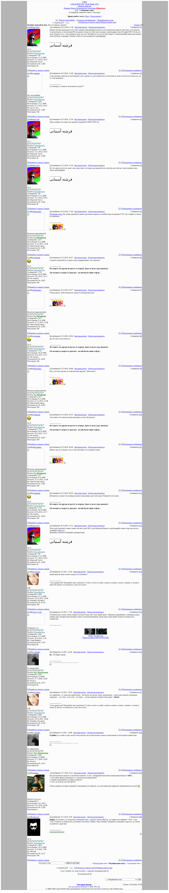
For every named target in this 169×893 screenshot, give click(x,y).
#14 (140, 572)
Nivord (36, 817)
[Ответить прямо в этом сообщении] (131, 70)
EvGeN (36, 27)
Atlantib (37, 73)
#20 (140, 817)
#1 (141, 27)
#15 (140, 612)
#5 (141, 211)
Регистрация (95, 16)
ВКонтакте (100, 8)
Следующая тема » (134, 863)
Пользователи (81, 8)
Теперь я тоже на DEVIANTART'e (95, 638)
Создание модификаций (86, 20)
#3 (141, 119)
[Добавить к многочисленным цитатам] (120, 70)
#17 (140, 692)
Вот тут (61, 530)
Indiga (36, 773)
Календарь (92, 8)
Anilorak (37, 258)
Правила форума (84, 6)
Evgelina (37, 572)
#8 (141, 336)
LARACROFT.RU (77, 4)
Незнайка (37, 212)
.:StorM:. (37, 652)
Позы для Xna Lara (95, 636)
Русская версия (74, 887)
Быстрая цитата (81, 27)
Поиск (73, 8)
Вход (87, 16)
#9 (141, 369)
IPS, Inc (97, 887)
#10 (140, 415)
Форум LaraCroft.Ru (67, 20)
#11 (140, 447)
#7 (141, 290)
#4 (141, 165)
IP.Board (84, 887)
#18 (140, 733)
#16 (140, 652)
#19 (140, 773)
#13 (140, 526)
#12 (140, 493)
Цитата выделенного (97, 27)
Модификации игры (105, 20)
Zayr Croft (38, 612)
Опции (137, 25)
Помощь (67, 8)
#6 (141, 258)
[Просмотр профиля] (33, 46)
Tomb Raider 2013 (92, 4)
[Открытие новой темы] (107, 22)
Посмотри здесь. (56, 214)
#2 (141, 73)
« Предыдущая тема (99, 863)
